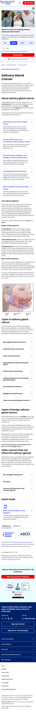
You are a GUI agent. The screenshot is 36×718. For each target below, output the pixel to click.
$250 (22, 43)
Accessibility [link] (4, 682)
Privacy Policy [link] (5, 672)
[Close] (33, 8)
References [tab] (17, 526)
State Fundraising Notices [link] (8, 689)
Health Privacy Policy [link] (7, 679)
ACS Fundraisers (6, 644)
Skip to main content (7, 1)
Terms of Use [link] (5, 686)
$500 (31, 43)
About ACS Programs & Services (11, 654)
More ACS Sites (6, 660)
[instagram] (5, 619)
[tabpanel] (18, 538)
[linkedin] (11, 619)
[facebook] (8, 619)
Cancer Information (7, 639)
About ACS (4, 649)
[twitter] (2, 619)
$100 (14, 43)
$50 (5, 43)
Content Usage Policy (13, 559)
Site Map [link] (3, 669)
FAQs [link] (2, 665)
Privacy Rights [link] (5, 676)
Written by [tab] (7, 526)
